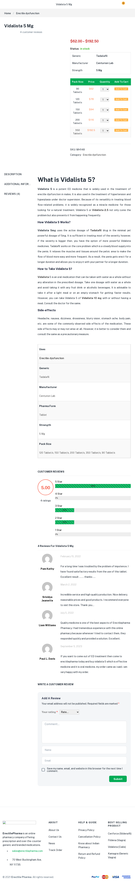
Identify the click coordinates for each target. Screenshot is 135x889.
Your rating (50, 712)
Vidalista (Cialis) (117, 847)
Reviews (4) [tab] (12, 193)
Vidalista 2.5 (100, 210)
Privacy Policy (86, 830)
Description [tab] (13, 174)
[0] (121, 4)
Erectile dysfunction (27, 13)
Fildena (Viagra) (117, 840)
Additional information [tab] (21, 184)
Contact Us (55, 836)
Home (7, 13)
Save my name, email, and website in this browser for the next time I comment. (85, 769)
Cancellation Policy (89, 836)
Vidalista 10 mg (92, 298)
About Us (54, 830)
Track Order (55, 850)
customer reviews (31, 32)
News (52, 843)
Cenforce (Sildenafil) (119, 833)
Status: (74, 48)
